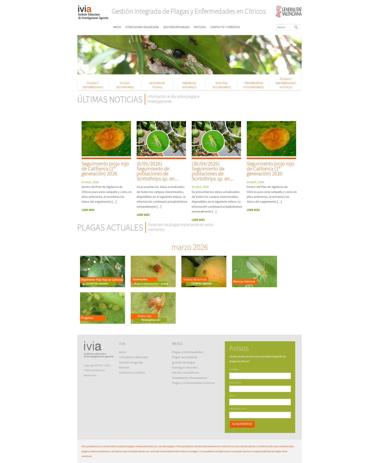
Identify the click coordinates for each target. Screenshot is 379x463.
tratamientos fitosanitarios (253, 85)
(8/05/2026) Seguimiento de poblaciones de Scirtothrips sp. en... (158, 171)
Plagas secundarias (125, 85)
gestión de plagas (157, 85)
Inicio (117, 27)
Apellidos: (235, 382)
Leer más (88, 210)
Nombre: (234, 369)
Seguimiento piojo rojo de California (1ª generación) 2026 (105, 168)
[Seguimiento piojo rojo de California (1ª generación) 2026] (106, 140)
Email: (232, 395)
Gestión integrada (176, 27)
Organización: (237, 408)
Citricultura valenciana (142, 27)
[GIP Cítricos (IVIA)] (93, 13)
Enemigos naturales (189, 85)
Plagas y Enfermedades (93, 85)
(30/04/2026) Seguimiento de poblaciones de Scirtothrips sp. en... (213, 171)
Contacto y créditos (225, 27)
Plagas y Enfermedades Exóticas (286, 83)
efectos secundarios (222, 85)
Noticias (200, 27)
